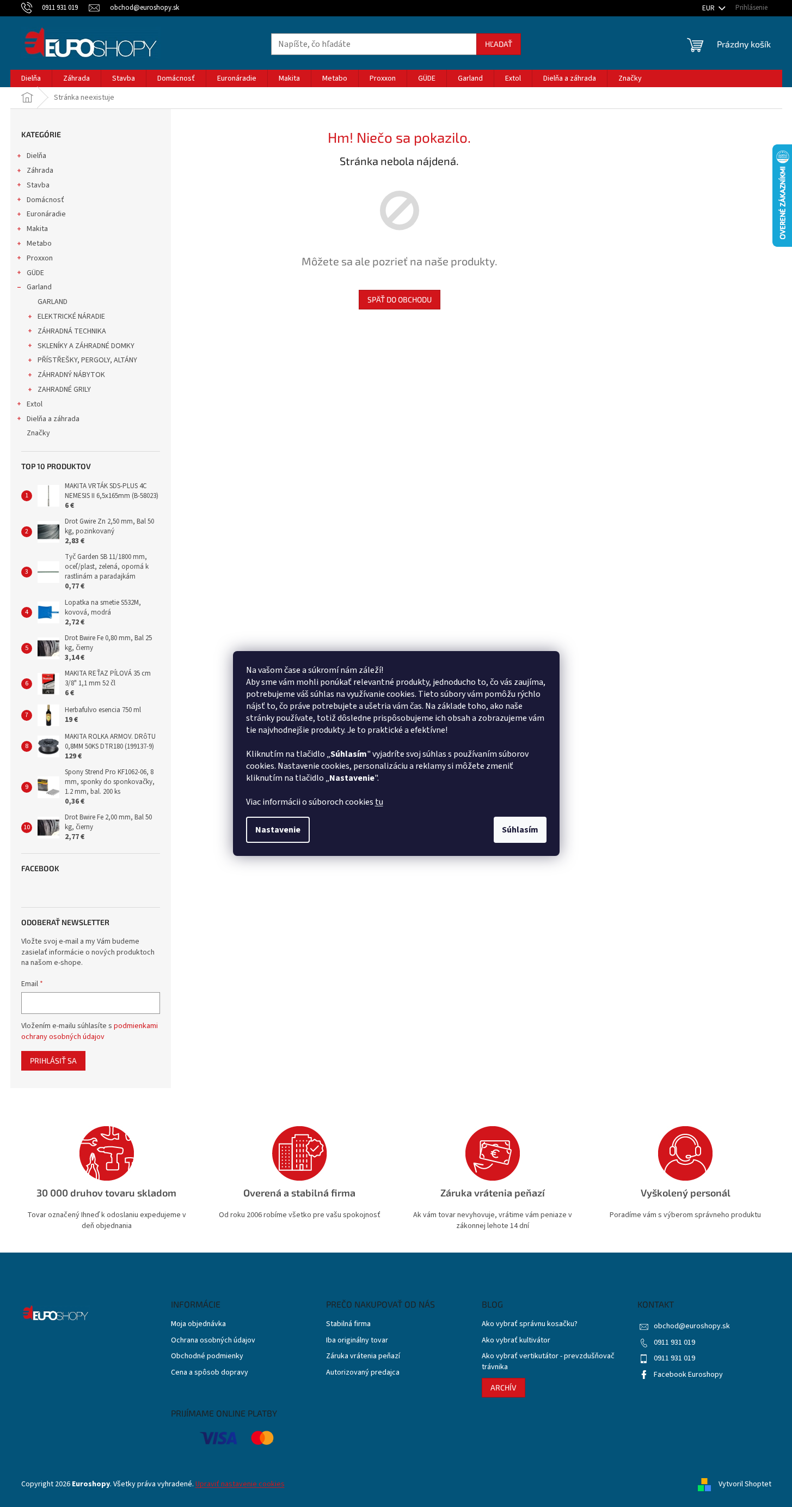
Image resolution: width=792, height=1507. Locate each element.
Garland (39, 287)
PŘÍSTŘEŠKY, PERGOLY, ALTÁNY (87, 360)
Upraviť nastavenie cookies (240, 1484)
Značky (38, 433)
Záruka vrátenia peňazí (363, 1356)
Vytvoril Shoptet (745, 1484)
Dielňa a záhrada (53, 419)
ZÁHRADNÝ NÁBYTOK (71, 374)
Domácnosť (45, 200)
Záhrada (40, 170)
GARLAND (52, 301)
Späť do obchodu (399, 299)
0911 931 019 (674, 1342)
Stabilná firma (348, 1324)
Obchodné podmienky (207, 1356)
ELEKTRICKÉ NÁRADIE (71, 316)
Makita (37, 228)
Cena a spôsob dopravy (209, 1373)
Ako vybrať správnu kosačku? (530, 1324)
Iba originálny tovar (357, 1340)
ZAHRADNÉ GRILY (64, 389)
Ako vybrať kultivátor (516, 1340)
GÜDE (35, 273)
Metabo (39, 243)
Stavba (38, 185)
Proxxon (40, 258)
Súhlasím (520, 830)
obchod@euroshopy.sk (692, 1326)
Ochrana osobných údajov (213, 1340)
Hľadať (498, 43)
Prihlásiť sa (53, 1060)
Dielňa (36, 155)
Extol (34, 404)
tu (379, 802)
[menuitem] (31, 78)
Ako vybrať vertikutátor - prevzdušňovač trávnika (548, 1361)
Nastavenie (277, 830)
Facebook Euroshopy (688, 1374)
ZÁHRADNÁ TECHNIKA (72, 331)
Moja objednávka (198, 1324)
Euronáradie (46, 214)
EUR (709, 8)
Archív (503, 1387)
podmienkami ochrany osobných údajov (89, 1031)
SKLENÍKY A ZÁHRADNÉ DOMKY (86, 346)
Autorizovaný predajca (363, 1373)
